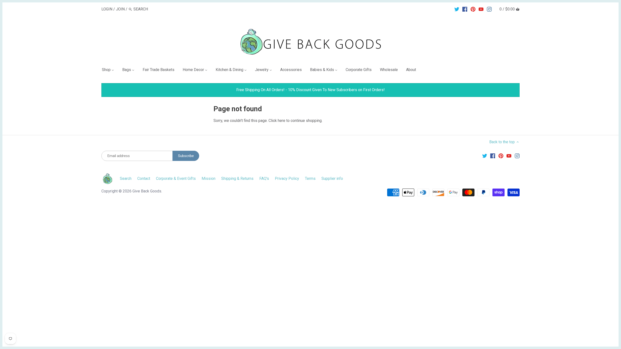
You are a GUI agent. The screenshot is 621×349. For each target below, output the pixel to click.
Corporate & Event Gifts (176, 178)
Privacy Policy (287, 178)
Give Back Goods (146, 191)
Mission (208, 178)
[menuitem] (109, 71)
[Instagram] (489, 9)
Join (120, 9)
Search (125, 178)
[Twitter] (456, 9)
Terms (310, 178)
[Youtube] (481, 9)
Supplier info (332, 178)
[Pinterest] (473, 9)
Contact (143, 178)
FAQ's (264, 178)
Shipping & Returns (237, 178)
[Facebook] (464, 9)
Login (106, 9)
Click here (277, 120)
